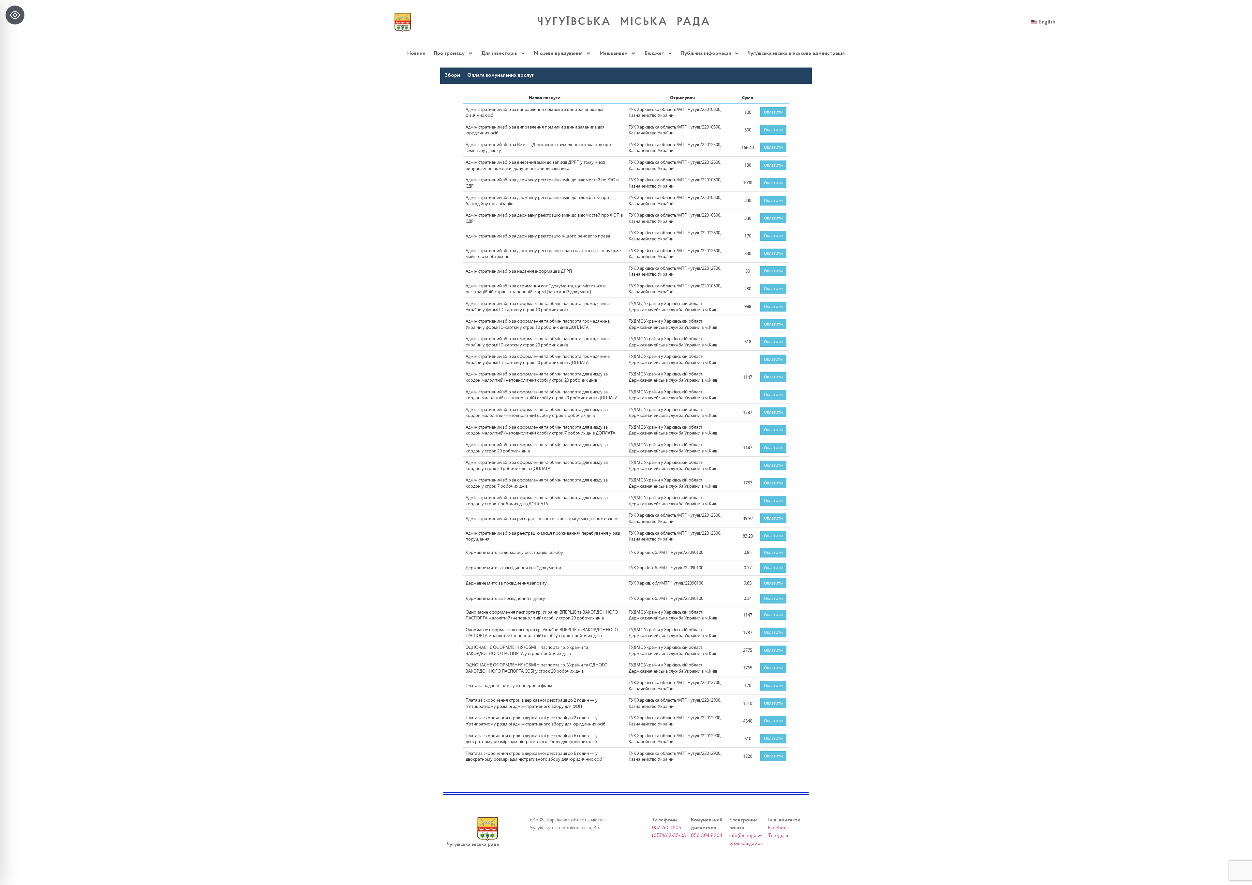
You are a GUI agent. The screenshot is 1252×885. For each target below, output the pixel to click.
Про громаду (449, 53)
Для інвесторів (499, 53)
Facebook (778, 828)
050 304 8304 (706, 835)
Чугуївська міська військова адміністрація (796, 53)
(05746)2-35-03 (669, 835)
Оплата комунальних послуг (500, 75)
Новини (416, 53)
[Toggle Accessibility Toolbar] (15, 15)
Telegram (778, 835)
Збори (452, 75)
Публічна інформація (706, 53)
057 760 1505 (666, 828)
